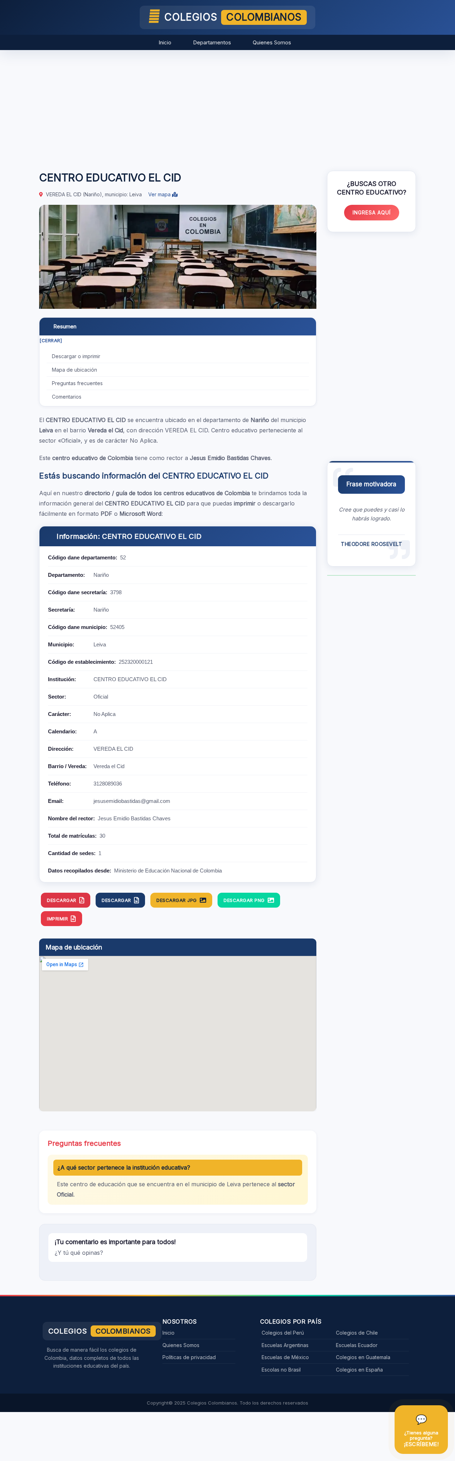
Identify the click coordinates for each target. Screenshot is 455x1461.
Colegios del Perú (283, 1333)
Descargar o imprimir (76, 356)
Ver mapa (160, 194)
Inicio (165, 42)
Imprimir (57, 918)
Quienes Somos (272, 42)
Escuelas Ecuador (357, 1345)
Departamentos (212, 42)
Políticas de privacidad (189, 1357)
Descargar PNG (244, 900)
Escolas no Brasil (281, 1370)
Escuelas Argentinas (285, 1345)
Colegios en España (359, 1370)
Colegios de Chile (357, 1333)
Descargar (61, 900)
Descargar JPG (176, 900)
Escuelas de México (285, 1357)
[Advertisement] (227, 107)
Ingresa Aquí (372, 212)
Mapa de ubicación (74, 370)
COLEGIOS (233, 17)
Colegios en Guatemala (363, 1357)
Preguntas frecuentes (77, 383)
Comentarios (66, 397)
